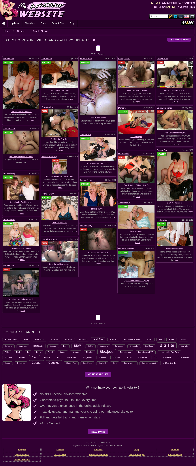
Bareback (38, 346)
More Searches (98, 374)
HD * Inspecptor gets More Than (59, 176)
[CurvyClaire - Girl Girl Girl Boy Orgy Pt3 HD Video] (136, 74)
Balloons (8, 346)
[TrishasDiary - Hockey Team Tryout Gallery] (175, 234)
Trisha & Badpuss (59, 222)
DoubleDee (8, 58)
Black (38, 352)
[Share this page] (192, 16)
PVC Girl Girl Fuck (174, 203)
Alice (26, 339)
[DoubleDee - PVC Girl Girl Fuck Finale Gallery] (21, 85)
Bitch (18, 352)
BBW (77, 345)
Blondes (75, 352)
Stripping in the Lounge (21, 248)
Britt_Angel (87, 357)
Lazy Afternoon (136, 231)
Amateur (68, 339)
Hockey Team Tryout (174, 249)
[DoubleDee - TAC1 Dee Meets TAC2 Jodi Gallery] (98, 149)
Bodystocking (125, 352)
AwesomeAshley (49, 156)
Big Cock (149, 346)
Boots (34, 357)
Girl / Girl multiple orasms (59, 264)
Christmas (142, 357)
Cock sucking (183, 357)
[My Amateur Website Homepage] (4, 23)
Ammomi (83, 339)
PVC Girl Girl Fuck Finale (21, 112)
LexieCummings (164, 108)
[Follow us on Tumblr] (181, 16)
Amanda (54, 339)
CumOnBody (169, 363)
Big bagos (119, 346)
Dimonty (122, 108)
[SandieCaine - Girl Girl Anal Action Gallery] (98, 88)
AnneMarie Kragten (132, 339)
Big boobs (134, 346)
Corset (7, 363)
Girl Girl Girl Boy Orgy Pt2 (174, 90)
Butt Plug (116, 357)
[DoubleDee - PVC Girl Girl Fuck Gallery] (175, 176)
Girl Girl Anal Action (98, 118)
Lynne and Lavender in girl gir (136, 280)
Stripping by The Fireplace (21, 202)
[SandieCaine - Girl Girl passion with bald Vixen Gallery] (21, 142)
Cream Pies (71, 363)
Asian (149, 339)
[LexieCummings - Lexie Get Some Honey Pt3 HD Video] (175, 120)
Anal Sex (113, 339)
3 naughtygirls (136, 137)
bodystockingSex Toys (169, 352)
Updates (15, 23)
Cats (43, 23)
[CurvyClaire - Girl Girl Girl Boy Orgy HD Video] (59, 123)
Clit (155, 357)
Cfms (129, 357)
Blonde (63, 352)
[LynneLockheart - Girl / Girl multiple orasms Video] (59, 251)
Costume (21, 363)
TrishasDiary (9, 173)
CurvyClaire (124, 58)
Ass (160, 339)
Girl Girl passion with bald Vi (21, 157)
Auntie (171, 339)
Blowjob (89, 352)
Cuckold (102, 363)
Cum (115, 363)
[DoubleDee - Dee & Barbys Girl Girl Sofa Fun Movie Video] (136, 169)
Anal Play (98, 339)
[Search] (170, 16)
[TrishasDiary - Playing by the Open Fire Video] (98, 239)
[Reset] (94, 40)
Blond (50, 352)
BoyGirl (47, 357)
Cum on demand (149, 363)
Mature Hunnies (98, 209)
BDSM (90, 346)
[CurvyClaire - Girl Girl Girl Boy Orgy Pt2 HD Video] (175, 74)
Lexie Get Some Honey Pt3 (175, 133)
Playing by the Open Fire (98, 252)
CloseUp (167, 357)
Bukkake (102, 357)
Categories (181, 39)
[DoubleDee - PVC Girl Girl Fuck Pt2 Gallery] (59, 74)
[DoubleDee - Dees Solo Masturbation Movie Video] (21, 282)
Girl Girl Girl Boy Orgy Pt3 (136, 90)
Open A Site (58, 23)
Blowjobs (106, 352)
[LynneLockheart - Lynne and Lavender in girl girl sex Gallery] (136, 264)
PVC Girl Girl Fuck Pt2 (60, 90)
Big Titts (184, 346)
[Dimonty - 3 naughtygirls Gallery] (136, 122)
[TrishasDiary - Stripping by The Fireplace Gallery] (21, 187)
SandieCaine (86, 58)
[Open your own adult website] (16, 402)
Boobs (22, 357)
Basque (53, 346)
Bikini (7, 352)
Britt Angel (71, 357)
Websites (30, 23)
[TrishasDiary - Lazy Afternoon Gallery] (136, 217)
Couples (53, 362)
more (33, 120)
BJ (28, 352)
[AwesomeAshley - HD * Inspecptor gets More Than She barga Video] (59, 166)
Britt (58, 357)
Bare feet (22, 346)
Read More (98, 431)
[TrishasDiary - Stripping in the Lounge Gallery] (21, 234)
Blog (72, 23)
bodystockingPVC (145, 352)
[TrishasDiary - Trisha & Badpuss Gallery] (59, 208)
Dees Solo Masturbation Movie (21, 299)
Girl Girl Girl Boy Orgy (59, 139)
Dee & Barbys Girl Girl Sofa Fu (136, 185)
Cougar (36, 362)
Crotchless (87, 363)
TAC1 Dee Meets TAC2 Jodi (97, 163)
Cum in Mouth (129, 363)
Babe (183, 339)
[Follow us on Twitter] (175, 16)
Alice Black (39, 339)
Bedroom (104, 346)
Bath (65, 346)
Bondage (8, 357)
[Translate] (186, 16)
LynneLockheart (49, 239)
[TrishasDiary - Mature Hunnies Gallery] (98, 194)
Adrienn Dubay (11, 339)
